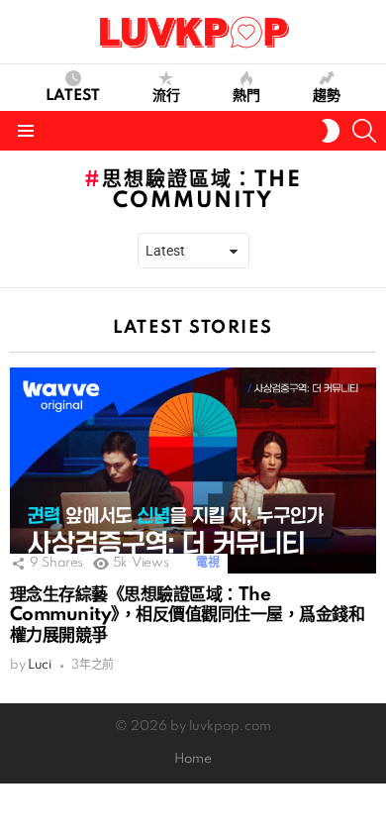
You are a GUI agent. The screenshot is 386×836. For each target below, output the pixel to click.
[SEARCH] (364, 131)
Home (193, 759)
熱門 (246, 96)
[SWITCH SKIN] (330, 131)
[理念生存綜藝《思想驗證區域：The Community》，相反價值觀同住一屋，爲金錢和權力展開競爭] (193, 470)
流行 (166, 96)
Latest (73, 96)
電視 (207, 563)
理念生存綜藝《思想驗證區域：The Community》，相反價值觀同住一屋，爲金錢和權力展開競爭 (187, 615)
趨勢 (326, 96)
